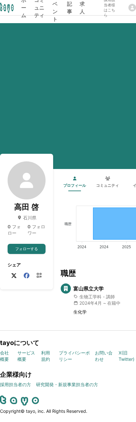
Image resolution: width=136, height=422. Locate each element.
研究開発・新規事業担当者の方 (67, 384)
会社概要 (4, 356)
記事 (69, 8)
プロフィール (74, 185)
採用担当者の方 (15, 384)
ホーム (23, 7)
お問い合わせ (104, 356)
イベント (55, 7)
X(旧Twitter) (126, 356)
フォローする (26, 248)
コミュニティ (39, 7)
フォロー (14, 230)
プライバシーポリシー (74, 356)
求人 (82, 8)
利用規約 (45, 356)
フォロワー (36, 230)
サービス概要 (26, 356)
